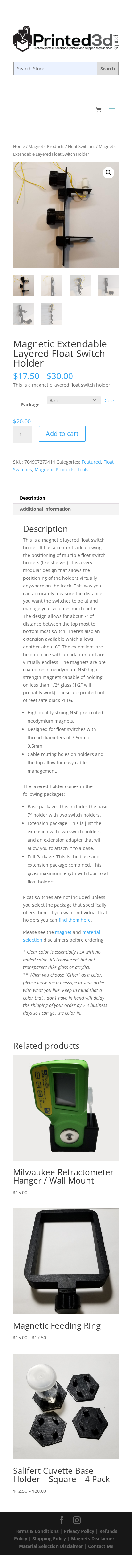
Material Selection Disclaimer (51, 1546)
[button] (108, 172)
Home (19, 146)
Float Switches (81, 146)
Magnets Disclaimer (92, 1538)
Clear (109, 400)
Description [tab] (32, 498)
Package (30, 405)
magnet (63, 932)
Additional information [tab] (45, 509)
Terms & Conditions (37, 1531)
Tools (82, 469)
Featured (91, 462)
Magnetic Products (46, 146)
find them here (75, 920)
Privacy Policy (79, 1531)
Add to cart (62, 433)
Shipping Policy (49, 1538)
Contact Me (100, 1546)
